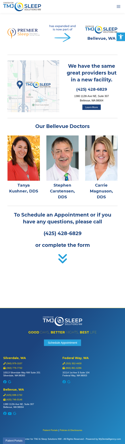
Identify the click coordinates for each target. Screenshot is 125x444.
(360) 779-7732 (14, 368)
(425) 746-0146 (14, 399)
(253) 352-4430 (73, 363)
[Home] (62, 325)
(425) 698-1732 (14, 395)
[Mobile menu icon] (118, 6)
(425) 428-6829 (91, 89)
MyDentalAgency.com (110, 439)
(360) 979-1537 (14, 363)
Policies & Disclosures (71, 430)
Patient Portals (50, 430)
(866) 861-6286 (73, 368)
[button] (121, 37)
